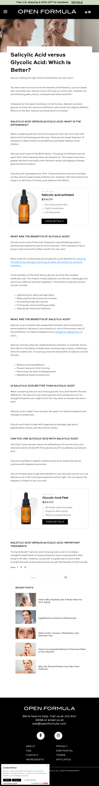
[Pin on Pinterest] (25, 567)
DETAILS (77, 2)
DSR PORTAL (64, 751)
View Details (54, 221)
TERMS (60, 755)
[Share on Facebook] (17, 567)
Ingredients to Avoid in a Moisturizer (57, 618)
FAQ (28, 751)
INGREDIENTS (35, 759)
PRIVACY (61, 746)
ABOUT (30, 746)
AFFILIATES (63, 759)
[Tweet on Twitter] (21, 567)
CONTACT (32, 755)
